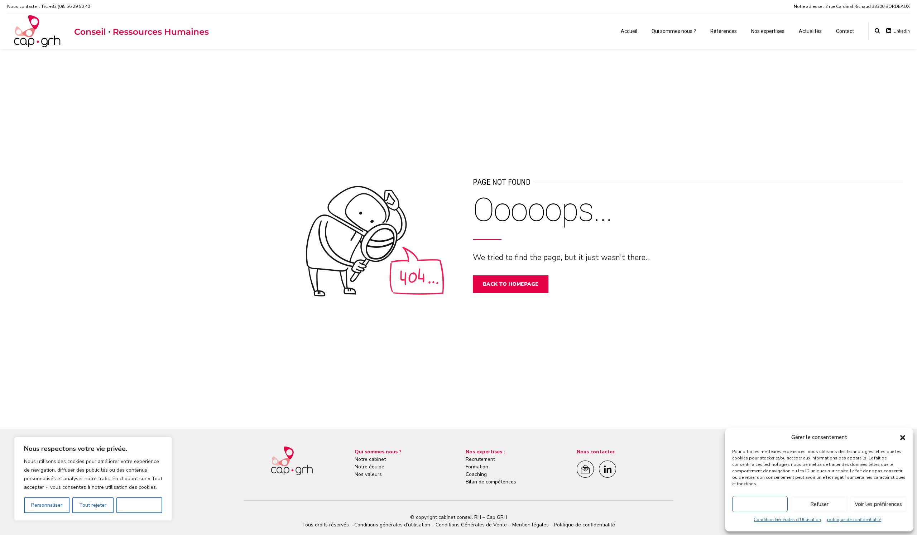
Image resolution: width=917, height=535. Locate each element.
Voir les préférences (878, 504)
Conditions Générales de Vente (471, 524)
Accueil (629, 31)
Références (723, 31)
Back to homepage (510, 284)
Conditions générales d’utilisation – (395, 524)
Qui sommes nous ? (674, 31)
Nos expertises (767, 31)
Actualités (810, 31)
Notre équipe (369, 466)
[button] (902, 437)
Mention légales (530, 524)
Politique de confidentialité (584, 524)
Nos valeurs (368, 474)
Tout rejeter (92, 505)
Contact (845, 31)
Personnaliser (46, 505)
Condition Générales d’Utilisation (787, 519)
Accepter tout (139, 505)
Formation (477, 466)
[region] (93, 479)
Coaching (476, 474)
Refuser (819, 504)
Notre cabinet (370, 459)
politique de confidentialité (854, 519)
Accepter (760, 504)
